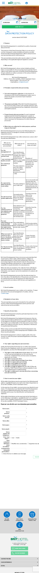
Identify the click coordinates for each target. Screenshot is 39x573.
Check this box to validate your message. (14, 453)
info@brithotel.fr (23, 82)
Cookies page (5, 293)
